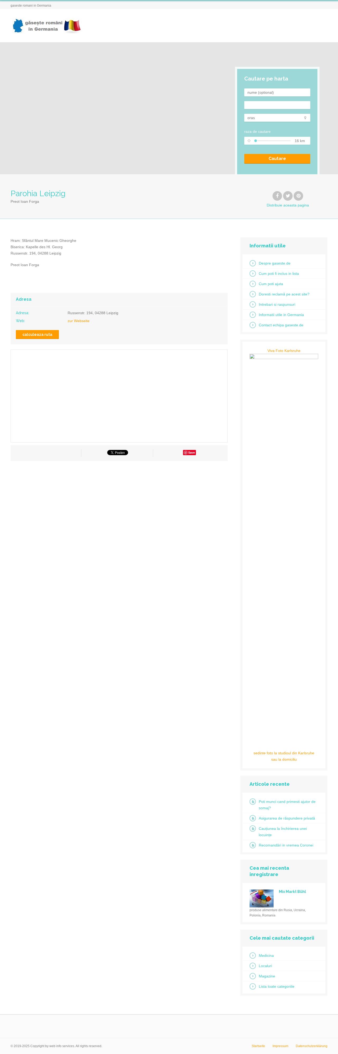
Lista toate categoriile (276, 986)
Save (191, 452)
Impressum (280, 1046)
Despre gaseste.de (274, 263)
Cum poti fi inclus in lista (279, 273)
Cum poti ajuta (271, 284)
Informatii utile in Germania (281, 315)
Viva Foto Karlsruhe (284, 351)
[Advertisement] (119, 512)
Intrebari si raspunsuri (277, 304)
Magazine (267, 976)
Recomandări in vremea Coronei (286, 845)
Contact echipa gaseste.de (281, 325)
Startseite (258, 1046)
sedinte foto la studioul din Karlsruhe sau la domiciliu (283, 756)
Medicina (266, 955)
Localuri (265, 966)
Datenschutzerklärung (311, 1046)
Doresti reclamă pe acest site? (284, 294)
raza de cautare (257, 131)
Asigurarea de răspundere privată (287, 818)
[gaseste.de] (46, 26)
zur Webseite (79, 321)
